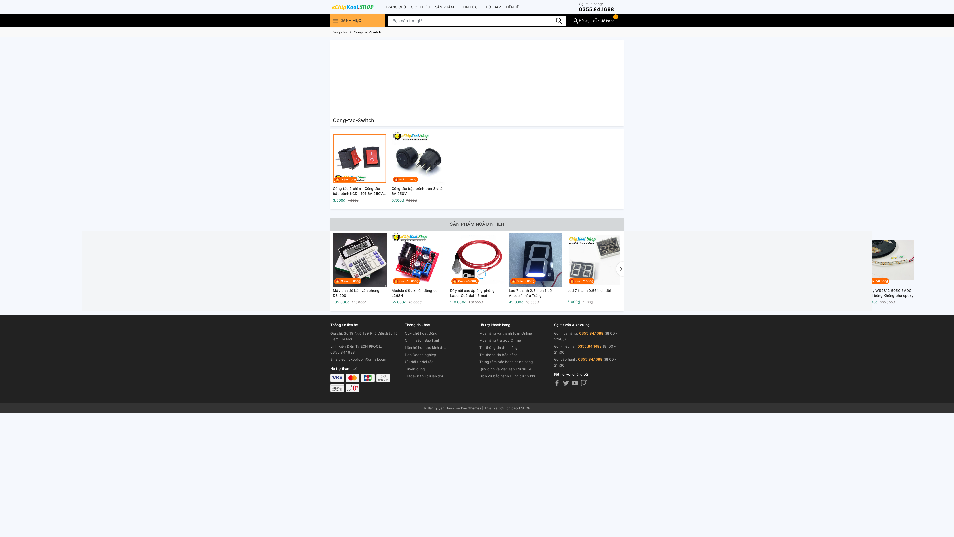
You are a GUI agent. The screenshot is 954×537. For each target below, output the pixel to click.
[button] (620, 269)
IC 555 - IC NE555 (700, 290)
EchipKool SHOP (517, 408)
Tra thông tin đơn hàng (498, 347)
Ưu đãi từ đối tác (419, 362)
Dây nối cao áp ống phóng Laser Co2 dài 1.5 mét (472, 293)
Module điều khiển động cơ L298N (414, 293)
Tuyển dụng (415, 369)
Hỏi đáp (493, 7)
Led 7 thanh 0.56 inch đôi (589, 290)
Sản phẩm (445, 7)
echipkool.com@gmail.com (363, 359)
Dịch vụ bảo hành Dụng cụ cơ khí (507, 376)
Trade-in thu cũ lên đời (424, 376)
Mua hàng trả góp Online (500, 340)
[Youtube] (575, 383)
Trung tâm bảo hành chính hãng (506, 362)
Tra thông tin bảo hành (498, 355)
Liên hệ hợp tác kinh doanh (428, 347)
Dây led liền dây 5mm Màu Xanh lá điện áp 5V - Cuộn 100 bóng (769, 293)
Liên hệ (512, 7)
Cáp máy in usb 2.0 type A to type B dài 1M (827, 293)
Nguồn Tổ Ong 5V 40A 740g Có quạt (650, 293)
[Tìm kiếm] (559, 20)
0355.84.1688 (596, 7)
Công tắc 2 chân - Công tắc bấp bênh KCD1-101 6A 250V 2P (358, 191)
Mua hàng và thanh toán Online (505, 333)
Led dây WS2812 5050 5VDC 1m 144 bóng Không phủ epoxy (887, 293)
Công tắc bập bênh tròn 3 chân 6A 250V (418, 191)
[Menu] (335, 21)
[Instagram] (584, 383)
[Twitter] (566, 383)
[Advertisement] (477, 79)
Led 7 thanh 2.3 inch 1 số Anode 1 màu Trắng (530, 293)
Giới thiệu (420, 7)
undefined (634, 260)
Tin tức (470, 7)
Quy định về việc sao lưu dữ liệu (506, 369)
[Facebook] (557, 383)
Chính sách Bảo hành (422, 340)
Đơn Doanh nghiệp (420, 355)
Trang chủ (395, 7)
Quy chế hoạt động (421, 333)
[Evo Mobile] (352, 7)
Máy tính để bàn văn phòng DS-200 (356, 293)
